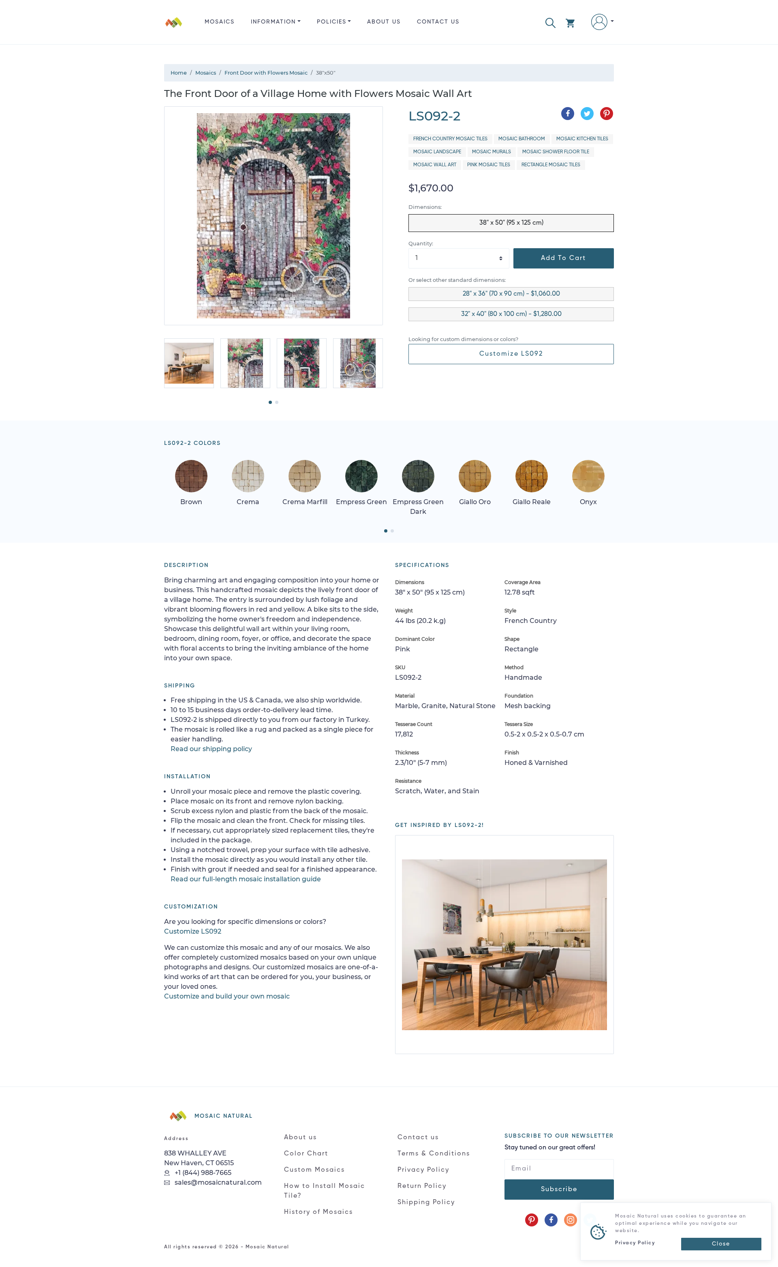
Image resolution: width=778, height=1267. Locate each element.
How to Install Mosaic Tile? (324, 1191)
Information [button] (273, 22)
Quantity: (420, 244)
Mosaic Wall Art (434, 165)
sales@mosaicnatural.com (217, 1182)
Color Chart (306, 1154)
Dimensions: (425, 207)
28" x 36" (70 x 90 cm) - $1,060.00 (511, 294)
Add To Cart (563, 258)
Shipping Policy (426, 1202)
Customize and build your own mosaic (227, 996)
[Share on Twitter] (587, 113)
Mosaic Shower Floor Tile (555, 152)
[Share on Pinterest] (606, 113)
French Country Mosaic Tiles (450, 139)
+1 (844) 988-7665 (202, 1173)
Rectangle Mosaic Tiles (551, 165)
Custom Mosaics (314, 1170)
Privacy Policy (423, 1170)
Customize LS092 (511, 354)
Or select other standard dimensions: (457, 280)
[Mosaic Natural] (174, 28)
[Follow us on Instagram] (570, 1220)
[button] (550, 22)
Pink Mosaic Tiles (488, 165)
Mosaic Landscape (437, 152)
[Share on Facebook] (567, 113)
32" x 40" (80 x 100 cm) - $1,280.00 (511, 314)
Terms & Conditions (434, 1154)
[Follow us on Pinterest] (531, 1220)
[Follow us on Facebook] (551, 1220)
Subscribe (559, 1189)
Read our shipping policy (211, 749)
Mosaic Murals (491, 152)
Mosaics (220, 22)
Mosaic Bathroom (521, 139)
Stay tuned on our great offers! (549, 1148)
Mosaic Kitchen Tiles (582, 139)
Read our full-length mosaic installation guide (246, 879)
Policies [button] (331, 22)
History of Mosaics (318, 1212)
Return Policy (422, 1186)
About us (384, 22)
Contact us (438, 22)
